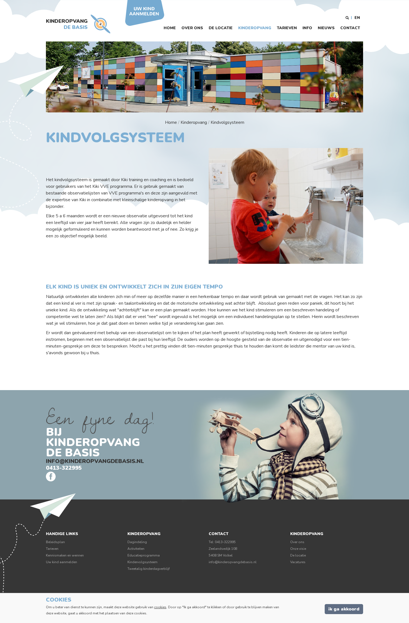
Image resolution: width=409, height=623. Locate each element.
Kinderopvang (254, 28)
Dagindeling (137, 542)
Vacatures (297, 562)
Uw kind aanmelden (61, 562)
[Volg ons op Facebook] (51, 476)
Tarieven (287, 28)
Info (307, 28)
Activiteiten (135, 548)
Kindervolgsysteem (142, 562)
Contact (350, 28)
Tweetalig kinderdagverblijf (148, 569)
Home (170, 28)
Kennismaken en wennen (65, 555)
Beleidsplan (55, 542)
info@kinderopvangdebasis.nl (95, 461)
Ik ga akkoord (343, 609)
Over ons (192, 28)
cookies (160, 607)
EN (357, 17)
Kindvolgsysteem (227, 122)
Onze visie (298, 548)
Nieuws (326, 28)
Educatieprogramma (143, 555)
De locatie (221, 28)
